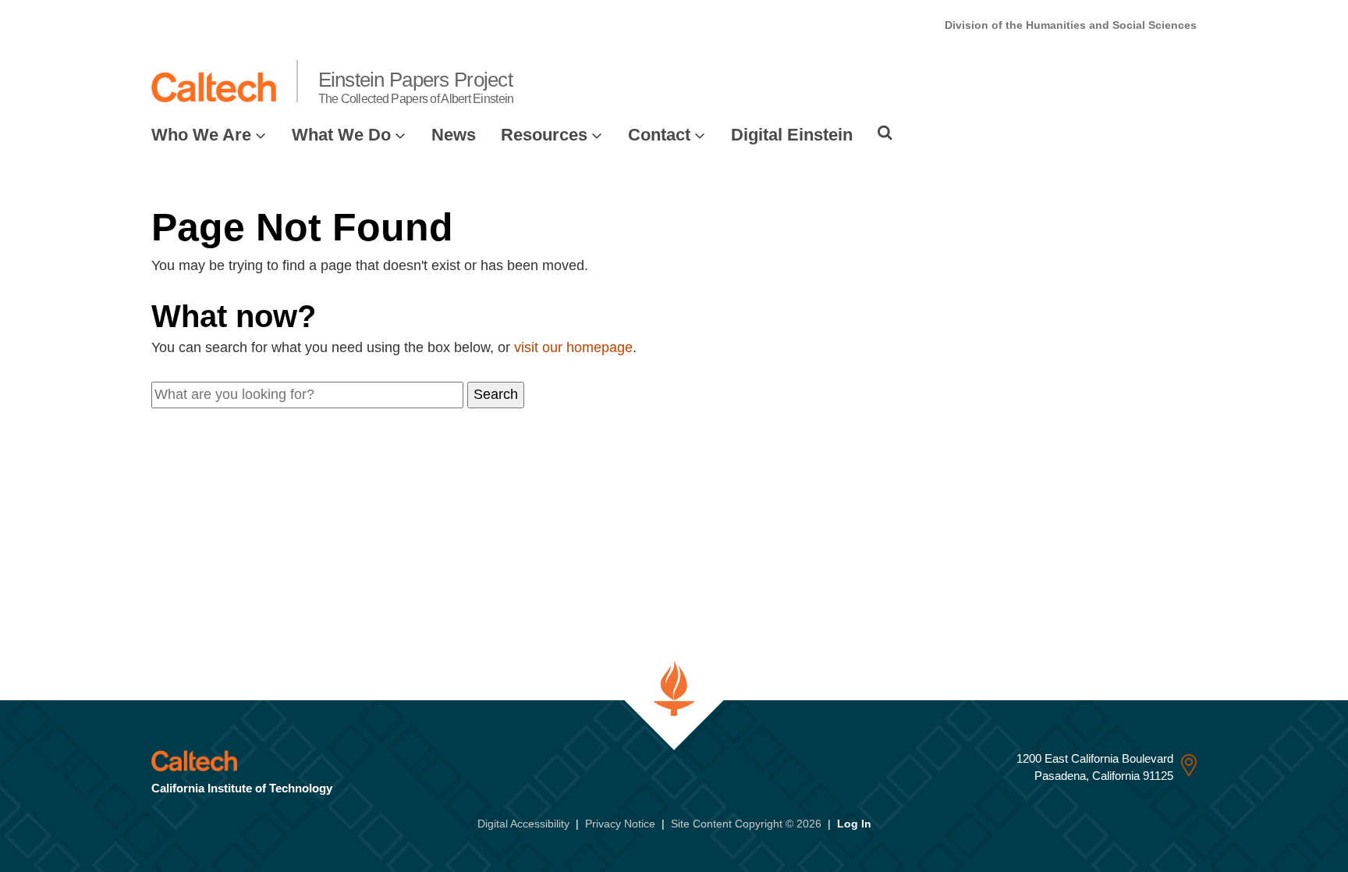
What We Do (341, 134)
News (453, 134)
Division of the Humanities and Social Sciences (1071, 25)
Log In (854, 823)
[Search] (885, 133)
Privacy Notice (620, 823)
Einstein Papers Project (416, 86)
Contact (659, 134)
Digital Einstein (792, 134)
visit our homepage (573, 347)
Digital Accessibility (523, 823)
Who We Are (201, 134)
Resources (544, 134)
